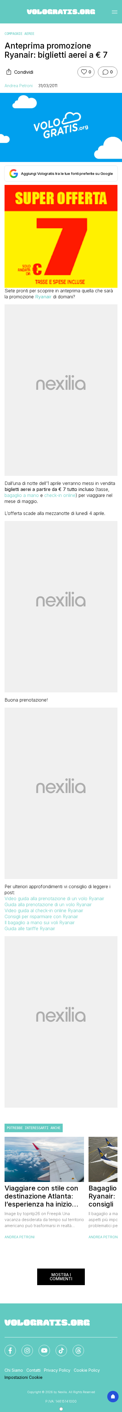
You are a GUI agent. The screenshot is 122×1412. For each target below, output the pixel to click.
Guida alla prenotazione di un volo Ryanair (48, 904)
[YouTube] (41, 1347)
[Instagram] (24, 1347)
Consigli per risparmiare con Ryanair (41, 916)
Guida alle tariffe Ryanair (30, 928)
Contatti (33, 1370)
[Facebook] (7, 1347)
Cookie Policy (87, 1370)
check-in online (59, 495)
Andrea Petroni (19, 85)
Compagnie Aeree (19, 34)
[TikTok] (58, 1347)
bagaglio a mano (22, 495)
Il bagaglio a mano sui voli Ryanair (40, 922)
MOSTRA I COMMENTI (61, 1276)
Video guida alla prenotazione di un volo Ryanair (54, 898)
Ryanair (43, 296)
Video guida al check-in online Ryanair (44, 910)
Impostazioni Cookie (24, 1377)
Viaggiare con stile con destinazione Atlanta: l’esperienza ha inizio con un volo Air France (41, 1196)
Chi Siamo (14, 1370)
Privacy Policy (57, 1370)
